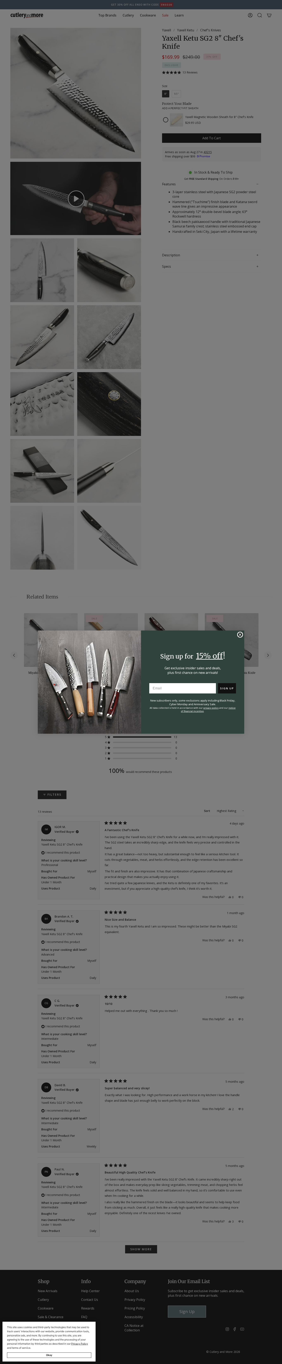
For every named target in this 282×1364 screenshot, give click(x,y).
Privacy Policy (79, 1343)
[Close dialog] (240, 634)
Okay (49, 1355)
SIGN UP (227, 688)
